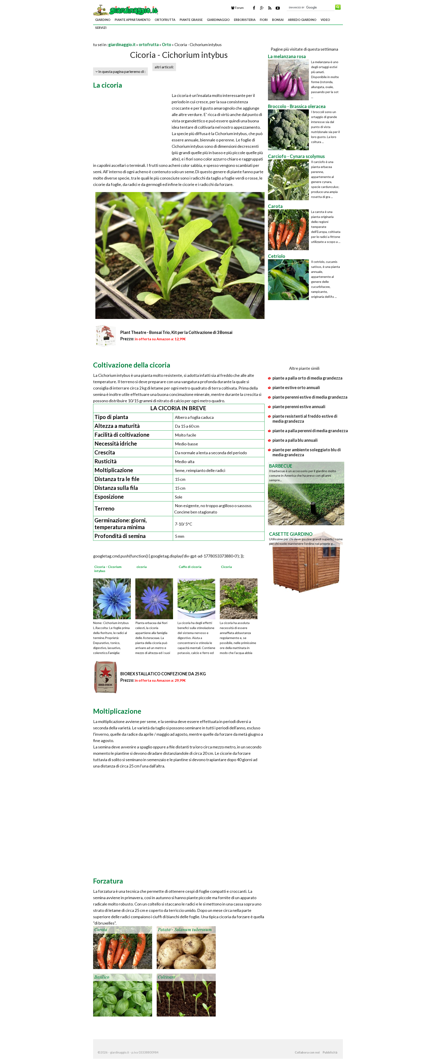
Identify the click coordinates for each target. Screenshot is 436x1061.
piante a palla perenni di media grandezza (310, 430)
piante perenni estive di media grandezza (309, 397)
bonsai (278, 20)
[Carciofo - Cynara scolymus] (289, 179)
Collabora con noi (307, 1052)
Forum (239, 8)
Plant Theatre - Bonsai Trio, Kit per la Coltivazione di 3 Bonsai (176, 332)
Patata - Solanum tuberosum (185, 929)
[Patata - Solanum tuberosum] (186, 947)
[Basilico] (122, 994)
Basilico (101, 977)
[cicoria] (155, 598)
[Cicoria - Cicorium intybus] (113, 598)
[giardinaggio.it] (126, 9)
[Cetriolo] (289, 279)
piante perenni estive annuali (298, 406)
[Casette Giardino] (306, 561)
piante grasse (191, 20)
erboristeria (244, 20)
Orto (166, 44)
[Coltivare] (186, 994)
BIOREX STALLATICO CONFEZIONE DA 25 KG (163, 673)
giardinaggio (218, 20)
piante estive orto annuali (296, 387)
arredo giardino (302, 20)
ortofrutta (165, 20)
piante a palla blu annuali (294, 440)
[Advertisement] (146, 39)
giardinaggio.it (122, 44)
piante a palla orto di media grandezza (307, 377)
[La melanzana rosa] (289, 79)
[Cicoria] (240, 598)
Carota (100, 929)
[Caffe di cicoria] (198, 598)
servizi (101, 28)
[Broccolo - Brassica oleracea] (289, 129)
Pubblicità (330, 1052)
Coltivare (166, 977)
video (325, 20)
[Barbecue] (306, 493)
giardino (102, 20)
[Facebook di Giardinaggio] (253, 8)
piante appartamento (132, 20)
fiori (264, 20)
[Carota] (122, 947)
